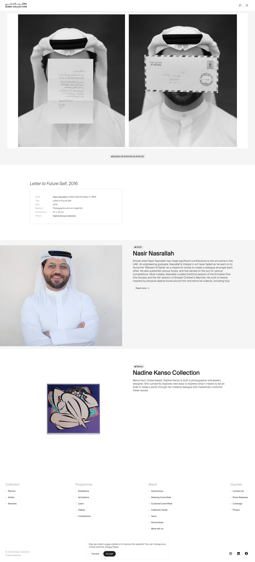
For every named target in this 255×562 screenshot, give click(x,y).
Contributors (83, 516)
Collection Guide (157, 509)
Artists (9, 497)
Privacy (235, 509)
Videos (80, 509)
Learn (80, 503)
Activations (82, 497)
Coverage (236, 503)
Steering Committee (159, 497)
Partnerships (156, 522)
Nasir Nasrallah (60, 196)
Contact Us (237, 491)
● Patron (139, 366)
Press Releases (239, 497)
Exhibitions (82, 491)
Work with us (155, 528)
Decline (95, 553)
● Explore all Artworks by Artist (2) (127, 156)
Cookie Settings (13, 555)
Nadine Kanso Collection (64, 215)
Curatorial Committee (160, 503)
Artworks (11, 503)
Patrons (10, 491)
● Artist (138, 247)
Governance (155, 491)
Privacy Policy (112, 547)
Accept (109, 553)
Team (152, 516)
